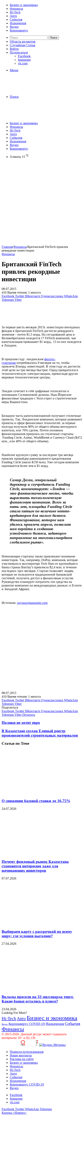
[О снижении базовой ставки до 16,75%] (41, 793)
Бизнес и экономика (24, 5)
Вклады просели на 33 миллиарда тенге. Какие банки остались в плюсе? (38, 999)
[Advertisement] (42, 203)
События (16, 19)
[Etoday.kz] (32, 90)
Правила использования (26, 1051)
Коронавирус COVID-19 (27, 1024)
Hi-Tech (15, 12)
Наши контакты (21, 1055)
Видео (14, 26)
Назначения (18, 23)
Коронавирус (19, 30)
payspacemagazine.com (32, 603)
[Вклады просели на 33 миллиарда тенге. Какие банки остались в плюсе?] (41, 989)
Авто (13, 16)
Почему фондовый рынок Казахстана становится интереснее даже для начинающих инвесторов (35, 866)
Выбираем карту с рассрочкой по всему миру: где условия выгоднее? (37, 933)
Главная (7, 247)
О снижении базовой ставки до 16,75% (36, 801)
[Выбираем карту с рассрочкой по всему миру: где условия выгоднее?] (41, 923)
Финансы (16, 8)
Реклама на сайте (22, 1059)
